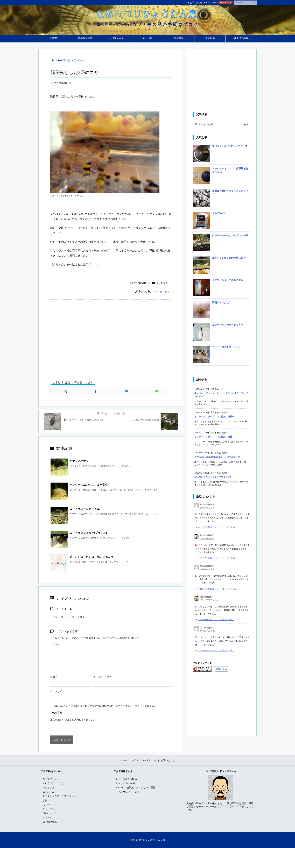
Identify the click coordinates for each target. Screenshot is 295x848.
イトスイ (47, 817)
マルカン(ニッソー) (53, 783)
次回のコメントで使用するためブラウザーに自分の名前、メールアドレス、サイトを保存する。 (105, 705)
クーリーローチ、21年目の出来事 (230, 235)
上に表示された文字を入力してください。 (73, 719)
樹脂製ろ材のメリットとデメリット (230, 192)
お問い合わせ (196, 2)
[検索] (254, 3)
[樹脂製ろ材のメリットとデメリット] (201, 199)
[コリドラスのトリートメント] (201, 355)
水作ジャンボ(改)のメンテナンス (229, 146)
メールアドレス (102, 677)
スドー (46, 804)
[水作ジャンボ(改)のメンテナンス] (201, 154)
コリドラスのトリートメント (227, 347)
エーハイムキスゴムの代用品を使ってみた (230, 170)
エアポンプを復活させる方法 (227, 324)
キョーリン (48, 809)
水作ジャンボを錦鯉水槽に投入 (229, 257)
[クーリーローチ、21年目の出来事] (201, 244)
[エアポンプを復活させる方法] (201, 333)
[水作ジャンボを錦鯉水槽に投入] (201, 266)
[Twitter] (65, 391)
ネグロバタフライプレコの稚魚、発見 (213, 436)
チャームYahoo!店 (125, 783)
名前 (53, 677)
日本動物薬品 (50, 821)
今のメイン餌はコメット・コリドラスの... (217, 527)
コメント (55, 644)
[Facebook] (96, 391)
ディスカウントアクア (127, 791)
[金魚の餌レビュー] (201, 221)
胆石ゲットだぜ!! (221, 302)
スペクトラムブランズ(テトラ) (59, 796)
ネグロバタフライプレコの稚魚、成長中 (214, 416)
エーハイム (48, 791)
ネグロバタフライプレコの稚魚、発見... (216, 619)
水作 (45, 800)
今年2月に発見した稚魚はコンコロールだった (217, 456)
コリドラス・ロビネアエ (85, 508)
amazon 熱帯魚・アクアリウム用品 (135, 787)
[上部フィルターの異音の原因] (201, 288)
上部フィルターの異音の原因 (227, 280)
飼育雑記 (65, 60)
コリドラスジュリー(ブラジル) (88, 532)
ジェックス (48, 787)
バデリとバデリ (79, 460)
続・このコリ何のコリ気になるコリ (91, 556)
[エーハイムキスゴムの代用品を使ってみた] (201, 177)
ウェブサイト (57, 691)
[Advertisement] (110, 337)
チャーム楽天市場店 (126, 779)
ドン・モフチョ (161, 291)
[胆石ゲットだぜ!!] (201, 311)
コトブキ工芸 (50, 779)
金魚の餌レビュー (221, 213)
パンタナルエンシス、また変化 (89, 484)
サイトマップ (212, 2)
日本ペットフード (52, 813)
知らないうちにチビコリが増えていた (213, 477)
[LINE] (156, 391)
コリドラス (82, 60)
